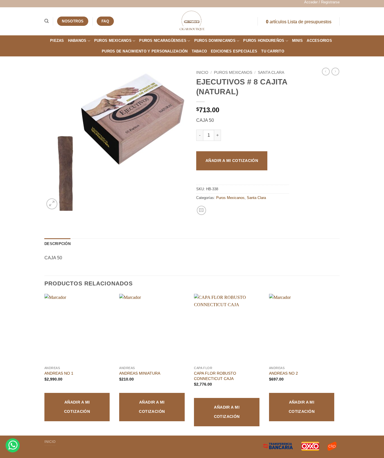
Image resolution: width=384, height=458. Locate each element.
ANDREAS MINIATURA (139, 373)
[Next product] (326, 71)
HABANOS (77, 40)
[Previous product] (335, 71)
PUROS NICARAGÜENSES (162, 40)
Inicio (202, 72)
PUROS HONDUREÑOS (263, 40)
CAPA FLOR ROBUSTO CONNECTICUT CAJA (215, 376)
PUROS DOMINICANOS (215, 40)
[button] (322, 2)
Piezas (57, 40)
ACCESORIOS (319, 40)
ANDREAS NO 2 (283, 373)
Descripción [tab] (57, 244)
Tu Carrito (272, 51)
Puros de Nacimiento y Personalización (145, 51)
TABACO (199, 51)
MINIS (297, 40)
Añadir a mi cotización (231, 160)
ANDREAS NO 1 (58, 373)
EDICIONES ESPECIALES (234, 51)
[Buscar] (46, 21)
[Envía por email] (201, 210)
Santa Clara (271, 72)
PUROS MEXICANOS (113, 40)
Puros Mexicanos (233, 72)
